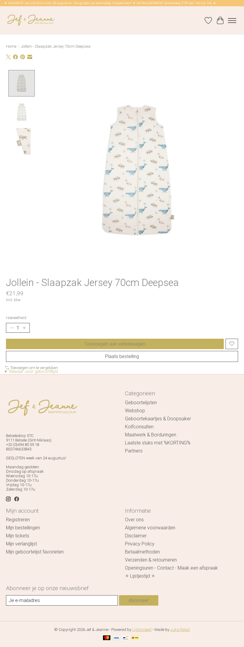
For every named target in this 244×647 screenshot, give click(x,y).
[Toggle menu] (232, 21)
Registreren (18, 519)
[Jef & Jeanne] (30, 20)
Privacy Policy (139, 544)
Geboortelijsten (141, 402)
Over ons (134, 519)
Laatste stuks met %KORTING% (157, 443)
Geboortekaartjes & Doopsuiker (158, 419)
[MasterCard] (107, 638)
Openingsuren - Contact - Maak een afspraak (171, 568)
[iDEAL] (135, 638)
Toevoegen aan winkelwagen (115, 344)
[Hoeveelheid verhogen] (24, 328)
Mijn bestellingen (23, 528)
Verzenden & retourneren (151, 560)
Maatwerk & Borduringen (150, 435)
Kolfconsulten (139, 427)
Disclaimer (136, 536)
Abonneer (139, 600)
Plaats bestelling (122, 356)
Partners (134, 451)
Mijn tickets (17, 536)
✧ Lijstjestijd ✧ (140, 576)
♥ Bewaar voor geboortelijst (31, 371)
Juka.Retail (180, 629)
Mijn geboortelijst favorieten (35, 552)
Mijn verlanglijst (21, 544)
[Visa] (116, 638)
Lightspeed (141, 629)
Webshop (135, 410)
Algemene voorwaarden (150, 528)
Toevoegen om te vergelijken (34, 368)
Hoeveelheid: (16, 317)
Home (11, 46)
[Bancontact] (125, 638)
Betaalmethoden (142, 552)
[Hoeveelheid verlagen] (11, 328)
